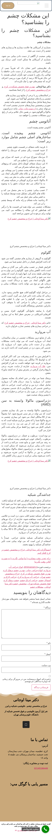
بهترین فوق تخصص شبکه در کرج (36, 573)
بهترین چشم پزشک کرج (14, 570)
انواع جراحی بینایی (34, 570)
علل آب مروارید (38, 366)
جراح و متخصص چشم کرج (38, 90)
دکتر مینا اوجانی (38, 323)
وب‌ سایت (46, 665)
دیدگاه (47, 608)
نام (49, 643)
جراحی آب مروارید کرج (28, 577)
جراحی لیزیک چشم (29, 580)
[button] (47, 5)
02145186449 (41, 768)
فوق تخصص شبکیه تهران (39, 583)
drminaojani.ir (30, 567)
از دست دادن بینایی (27, 108)
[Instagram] (26, 724)
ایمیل (48, 654)
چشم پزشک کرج (11, 580)
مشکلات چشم (36, 587)
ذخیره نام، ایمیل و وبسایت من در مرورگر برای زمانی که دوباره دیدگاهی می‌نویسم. (26, 680)
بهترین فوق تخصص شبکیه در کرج (19, 86)
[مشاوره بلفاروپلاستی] (45, 829)
